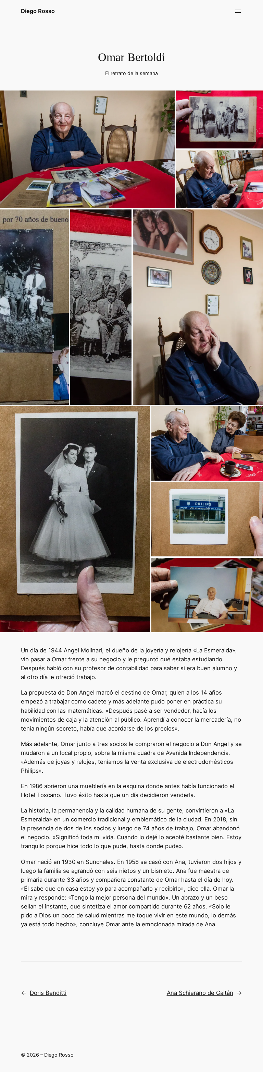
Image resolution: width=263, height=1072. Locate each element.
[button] (87, 149)
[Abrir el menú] (238, 11)
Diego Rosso (38, 11)
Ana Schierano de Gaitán (200, 992)
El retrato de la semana (131, 73)
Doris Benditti (48, 992)
